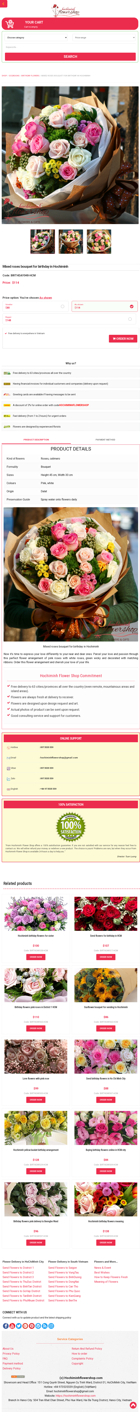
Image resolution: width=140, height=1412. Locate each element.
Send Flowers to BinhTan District (22, 1286)
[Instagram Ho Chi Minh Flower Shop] (51, 1326)
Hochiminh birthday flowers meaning (106, 1221)
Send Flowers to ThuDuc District (22, 1281)
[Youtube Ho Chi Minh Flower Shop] (12, 1326)
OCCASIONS (14, 76)
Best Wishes (102, 1272)
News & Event (102, 1267)
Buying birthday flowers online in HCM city (106, 1150)
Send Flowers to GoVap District (21, 1291)
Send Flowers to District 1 (18, 1267)
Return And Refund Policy (87, 1348)
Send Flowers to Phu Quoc (64, 1291)
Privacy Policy (11, 1353)
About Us (8, 1348)
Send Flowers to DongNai (63, 1281)
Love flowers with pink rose (36, 1078)
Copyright (77, 1363)
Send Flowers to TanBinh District (22, 1295)
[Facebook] (6, 1326)
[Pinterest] (19, 1326)
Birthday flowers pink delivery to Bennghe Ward (35, 1221)
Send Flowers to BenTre (62, 1300)
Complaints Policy (82, 1358)
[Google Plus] (25, 1326)
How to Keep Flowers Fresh (111, 1277)
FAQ (5, 1358)
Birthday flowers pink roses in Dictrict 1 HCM (36, 1007)
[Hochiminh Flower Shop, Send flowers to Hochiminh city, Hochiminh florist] (70, 11)
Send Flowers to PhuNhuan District (23, 1300)
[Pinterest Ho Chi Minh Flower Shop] (32, 1326)
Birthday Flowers (30, 76)
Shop (4, 76)
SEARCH (70, 57)
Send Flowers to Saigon (62, 1267)
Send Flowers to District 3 (18, 1277)
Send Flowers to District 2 (18, 1272)
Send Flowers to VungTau (63, 1272)
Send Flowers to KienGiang (64, 1295)
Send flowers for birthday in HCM (106, 935)
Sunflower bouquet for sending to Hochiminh (106, 1007)
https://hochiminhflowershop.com (76, 1395)
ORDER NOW (125, 338)
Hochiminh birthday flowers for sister (36, 935)
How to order (79, 1353)
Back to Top (133, 1405)
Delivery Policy (12, 1368)
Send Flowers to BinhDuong (64, 1277)
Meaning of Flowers (106, 1281)
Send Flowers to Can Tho (63, 1286)
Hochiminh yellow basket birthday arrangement (36, 1150)
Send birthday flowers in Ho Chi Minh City (105, 1078)
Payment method (13, 1363)
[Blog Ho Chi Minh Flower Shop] (38, 1326)
